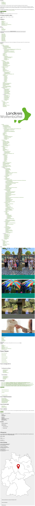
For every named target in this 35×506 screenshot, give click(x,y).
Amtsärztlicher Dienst (8, 195)
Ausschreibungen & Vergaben (6, 126)
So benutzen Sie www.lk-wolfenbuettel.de (9, 131)
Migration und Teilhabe (9, 209)
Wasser (7, 219)
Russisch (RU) (3, 38)
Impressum (3, 417)
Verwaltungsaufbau (5, 75)
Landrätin (4, 61)
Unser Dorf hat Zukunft (9, 174)
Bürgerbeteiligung (6, 97)
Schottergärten (7, 175)
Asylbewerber (7, 204)
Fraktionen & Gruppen (6, 102)
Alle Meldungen (2, 387)
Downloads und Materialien (10, 218)
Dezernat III (5, 77)
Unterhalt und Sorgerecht (9, 179)
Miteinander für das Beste (6, 63)
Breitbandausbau (8, 228)
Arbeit (6, 210)
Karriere (4, 150)
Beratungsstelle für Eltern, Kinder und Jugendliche (12, 182)
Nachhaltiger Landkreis (6, 141)
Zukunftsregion (5, 106)
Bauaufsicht (7, 170)
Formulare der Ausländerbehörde (11, 191)
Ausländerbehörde (8, 190)
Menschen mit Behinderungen (9, 203)
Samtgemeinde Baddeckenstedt (5, 400)
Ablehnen (1, 11)
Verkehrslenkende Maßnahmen (9, 224)
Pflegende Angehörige (10, 207)
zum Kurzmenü (3, 3)
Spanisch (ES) (3, 39)
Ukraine (4, 134)
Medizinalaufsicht (8, 198)
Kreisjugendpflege (8, 185)
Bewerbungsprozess (6, 72)
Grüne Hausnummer (9, 216)
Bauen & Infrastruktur (7, 168)
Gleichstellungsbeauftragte (6, 163)
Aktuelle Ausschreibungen (7, 47)
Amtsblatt (4, 53)
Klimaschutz (3, 23)
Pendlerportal (7, 226)
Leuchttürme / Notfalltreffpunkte (8, 136)
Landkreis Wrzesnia (4, 406)
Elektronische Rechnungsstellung (7, 83)
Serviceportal (6, 98)
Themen (4, 167)
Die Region (7, 229)
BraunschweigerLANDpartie (9, 230)
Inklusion (5, 52)
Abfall (6, 212)
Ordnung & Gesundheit (7, 189)
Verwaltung (3, 146)
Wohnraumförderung (8, 169)
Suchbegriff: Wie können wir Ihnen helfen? (5, 13)
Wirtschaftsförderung (8, 227)
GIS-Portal (5, 100)
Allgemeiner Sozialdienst (9, 200)
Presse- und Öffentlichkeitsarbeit (7, 86)
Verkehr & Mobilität (6, 221)
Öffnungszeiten (3, 21)
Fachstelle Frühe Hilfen (9, 184)
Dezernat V (5, 158)
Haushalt (4, 82)
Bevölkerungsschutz (8, 193)
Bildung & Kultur (6, 89)
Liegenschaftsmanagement (9, 173)
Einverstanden (4, 11)
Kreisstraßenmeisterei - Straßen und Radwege (11, 172)
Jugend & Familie (6, 90)
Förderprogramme (6, 99)
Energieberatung (9, 215)
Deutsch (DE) (3, 33)
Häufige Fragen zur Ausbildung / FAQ (9, 153)
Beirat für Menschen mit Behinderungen (9, 129)
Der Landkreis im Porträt (6, 62)
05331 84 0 (5, 426)
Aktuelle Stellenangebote (7, 151)
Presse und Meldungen (6, 45)
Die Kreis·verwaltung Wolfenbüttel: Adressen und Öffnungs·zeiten (12, 49)
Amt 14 (5, 160)
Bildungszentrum (8, 178)
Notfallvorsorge (5, 55)
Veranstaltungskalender (6, 46)
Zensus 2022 (4, 244)
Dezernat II (5, 76)
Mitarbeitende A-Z (5, 67)
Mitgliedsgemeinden (5, 143)
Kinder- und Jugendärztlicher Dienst (10, 201)
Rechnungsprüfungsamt (6, 84)
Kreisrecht (4, 85)
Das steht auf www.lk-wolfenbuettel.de (9, 51)
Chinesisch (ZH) (4, 35)
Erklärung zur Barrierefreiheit (5, 418)
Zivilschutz (5, 59)
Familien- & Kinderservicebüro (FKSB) (11, 183)
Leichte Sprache (4, 29)
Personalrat (5, 81)
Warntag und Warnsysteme (7, 57)
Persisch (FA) (3, 37)
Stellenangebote (5, 133)
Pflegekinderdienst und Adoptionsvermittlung (11, 187)
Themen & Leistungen (4, 87)
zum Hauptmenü (4, 2)
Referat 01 (5, 79)
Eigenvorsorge (6, 56)
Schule (6, 176)
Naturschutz (7, 213)
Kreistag (4, 101)
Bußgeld (7, 223)
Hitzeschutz (5, 58)
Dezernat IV (5, 78)
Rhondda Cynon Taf (4, 407)
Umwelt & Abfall (6, 92)
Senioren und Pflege (8, 206)
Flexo (6, 225)
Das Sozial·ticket (6, 50)
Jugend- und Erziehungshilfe (9, 181)
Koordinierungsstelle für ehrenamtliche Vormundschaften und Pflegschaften (16, 180)
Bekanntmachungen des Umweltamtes (10, 220)
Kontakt (4, 68)
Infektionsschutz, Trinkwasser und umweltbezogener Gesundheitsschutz (15, 197)
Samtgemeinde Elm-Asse (5, 401)
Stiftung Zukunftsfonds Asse (6, 65)
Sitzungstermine (5, 103)
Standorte (4, 148)
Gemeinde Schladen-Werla (5, 399)
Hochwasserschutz (6, 138)
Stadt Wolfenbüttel (4, 398)
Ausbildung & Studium (7, 73)
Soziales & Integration (7, 91)
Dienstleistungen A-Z (4, 25)
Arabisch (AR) (3, 34)
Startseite (3, 28)
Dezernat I (5, 155)
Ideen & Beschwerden (7, 96)
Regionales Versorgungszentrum (10, 208)
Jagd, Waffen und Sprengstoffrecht (10, 192)
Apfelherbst (7, 231)
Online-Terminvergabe (6, 70)
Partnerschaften (5, 64)
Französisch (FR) (4, 36)
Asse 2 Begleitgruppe (5, 66)
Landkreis (3, 60)
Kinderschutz (7, 186)
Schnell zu (2, 343)
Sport (6, 177)
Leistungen (4, 94)
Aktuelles (3, 124)
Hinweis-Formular (4, 419)
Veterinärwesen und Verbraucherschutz (10, 194)
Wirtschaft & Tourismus (7, 93)
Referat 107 (5, 80)
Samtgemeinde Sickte (4, 402)
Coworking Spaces (8, 232)
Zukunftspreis (9, 217)
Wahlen (4, 104)
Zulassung (3, 22)
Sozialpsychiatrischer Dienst (9, 199)
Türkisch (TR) (3, 40)
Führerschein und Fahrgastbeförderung (6, 24)
